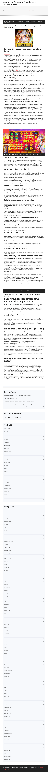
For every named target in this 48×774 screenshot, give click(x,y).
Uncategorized (13, 21)
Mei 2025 (6, 471)
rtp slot (5, 644)
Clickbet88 (6, 544)
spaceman (6, 744)
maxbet (5, 613)
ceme (5, 535)
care (5, 527)
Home (30, 10)
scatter (37, 290)
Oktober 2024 (7, 491)
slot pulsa (6, 724)
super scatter (10, 291)
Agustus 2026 (7, 428)
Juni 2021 (6, 499)
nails (5, 618)
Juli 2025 (6, 465)
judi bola (6, 581)
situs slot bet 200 (8, 679)
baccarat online (7, 518)
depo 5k (5, 561)
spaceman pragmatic (8, 747)
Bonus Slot (6, 524)
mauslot (5, 607)
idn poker (6, 570)
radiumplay (6, 633)
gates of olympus (27, 21)
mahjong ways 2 (7, 598)
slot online (17, 70)
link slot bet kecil (7, 587)
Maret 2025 (6, 477)
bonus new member (8, 521)
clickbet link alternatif (8, 541)
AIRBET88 (6, 510)
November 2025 (7, 454)
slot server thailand (8, 733)
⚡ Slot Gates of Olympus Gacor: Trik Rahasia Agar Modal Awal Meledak (22, 26)
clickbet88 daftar (7, 550)
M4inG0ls (6, 21)
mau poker (6, 604)
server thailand (7, 659)
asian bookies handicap (9, 513)
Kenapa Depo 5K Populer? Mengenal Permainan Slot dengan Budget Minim (19, 406)
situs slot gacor (7, 681)
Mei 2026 (6, 436)
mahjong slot (6, 593)
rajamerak (6, 636)
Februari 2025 (7, 479)
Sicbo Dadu (6, 664)
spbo (5, 753)
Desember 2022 (7, 497)
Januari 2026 (6, 448)
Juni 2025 (6, 468)
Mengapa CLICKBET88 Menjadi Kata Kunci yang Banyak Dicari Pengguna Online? (20, 404)
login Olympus (29, 154)
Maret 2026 (6, 442)
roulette (6, 639)
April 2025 (6, 474)
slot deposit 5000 (8, 704)
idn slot (5, 573)
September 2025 (7, 459)
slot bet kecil (6, 696)
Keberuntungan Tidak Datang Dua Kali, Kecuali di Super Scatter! (22, 295)
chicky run (6, 538)
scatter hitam (7, 656)
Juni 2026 (6, 434)
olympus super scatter (32, 290)
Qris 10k (6, 630)
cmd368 (5, 555)
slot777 (5, 742)
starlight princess (7, 756)
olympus (25, 290)
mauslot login (7, 610)
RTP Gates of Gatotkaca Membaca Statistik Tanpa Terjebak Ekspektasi (19, 401)
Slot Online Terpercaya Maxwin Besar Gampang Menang (20, 3)
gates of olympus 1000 (35, 21)
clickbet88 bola (7, 547)
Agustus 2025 (7, 462)
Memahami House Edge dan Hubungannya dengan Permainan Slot (17, 395)
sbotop (5, 653)
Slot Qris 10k (6, 730)
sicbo (5, 661)
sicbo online (6, 667)
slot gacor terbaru (8, 719)
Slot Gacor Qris (7, 716)
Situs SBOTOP (7, 676)
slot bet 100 (6, 690)
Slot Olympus (7, 54)
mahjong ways (7, 596)
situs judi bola (7, 673)
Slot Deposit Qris (7, 707)
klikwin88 (6, 584)
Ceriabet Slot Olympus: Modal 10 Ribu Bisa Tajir (19, 157)
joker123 (6, 578)
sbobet (5, 647)
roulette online (7, 641)
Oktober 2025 (7, 456)
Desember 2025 (7, 451)
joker (5, 576)
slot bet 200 (6, 693)
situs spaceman (7, 684)
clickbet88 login (7, 553)
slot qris (6, 727)
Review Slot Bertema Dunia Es (10, 398)
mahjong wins (7, 601)
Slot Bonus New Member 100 (10, 699)
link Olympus (24, 154)
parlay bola (6, 624)
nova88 (5, 621)
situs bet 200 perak (8, 670)
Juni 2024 (6, 494)
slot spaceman (7, 736)
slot (5, 687)
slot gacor (12, 154)
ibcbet (5, 564)
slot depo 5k (6, 701)
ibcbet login (6, 567)
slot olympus (8, 22)
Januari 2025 (6, 482)
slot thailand (6, 739)
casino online (6, 533)
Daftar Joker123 (7, 558)
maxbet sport (7, 616)
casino (5, 530)
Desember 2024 (7, 485)
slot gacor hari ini (7, 713)
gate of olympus (21, 21)
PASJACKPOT (7, 627)
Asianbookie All (7, 515)
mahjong (6, 590)
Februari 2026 (7, 445)
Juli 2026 (6, 431)
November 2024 (7, 488)
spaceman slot (7, 750)
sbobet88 (6, 650)
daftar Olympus (19, 154)
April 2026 (6, 439)
